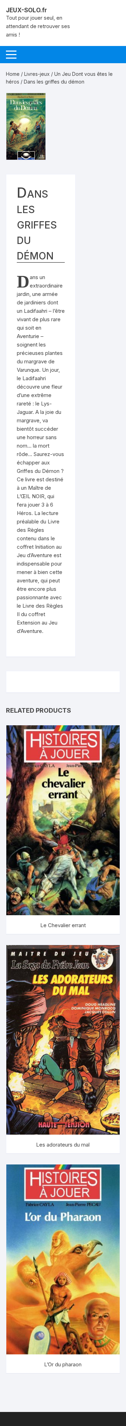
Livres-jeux (37, 74)
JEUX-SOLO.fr (26, 10)
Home (13, 74)
